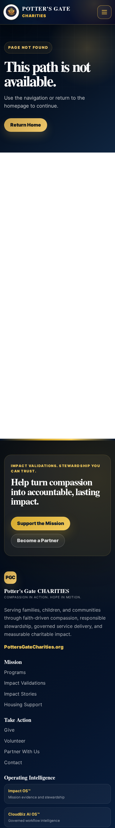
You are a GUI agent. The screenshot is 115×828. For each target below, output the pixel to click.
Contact (13, 762)
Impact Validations (24, 683)
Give (9, 730)
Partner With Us (22, 751)
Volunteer (14, 741)
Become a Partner (38, 540)
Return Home (25, 125)
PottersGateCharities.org (33, 647)
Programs (15, 672)
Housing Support (23, 704)
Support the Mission (40, 523)
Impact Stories (20, 694)
